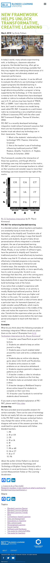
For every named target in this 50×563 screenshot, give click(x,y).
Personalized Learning (16, 525)
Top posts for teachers (16, 533)
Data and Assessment (16, 519)
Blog (9, 515)
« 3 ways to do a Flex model (12, 486)
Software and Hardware (16, 529)
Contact (14, 550)
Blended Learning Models (17, 511)
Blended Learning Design (17, 508)
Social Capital (12, 527)
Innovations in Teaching (16, 521)
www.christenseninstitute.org (16, 561)
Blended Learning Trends (17, 513)
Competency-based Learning (18, 517)
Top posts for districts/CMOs (18, 531)
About (4, 550)
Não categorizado (14, 523)
